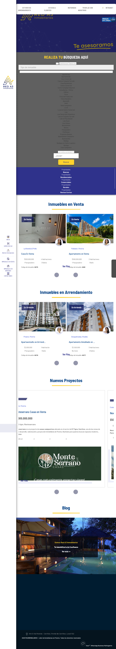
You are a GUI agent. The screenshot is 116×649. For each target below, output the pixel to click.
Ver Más (66, 266)
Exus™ (88, 646)
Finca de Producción (66, 96)
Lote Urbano (66, 123)
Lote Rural (66, 121)
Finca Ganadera (66, 99)
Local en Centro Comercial (66, 110)
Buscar (66, 162)
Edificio (66, 92)
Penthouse (66, 132)
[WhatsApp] (113, 275)
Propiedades (66, 170)
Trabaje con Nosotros (85, 9)
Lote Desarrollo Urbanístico (66, 114)
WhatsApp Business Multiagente (101, 646)
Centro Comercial (66, 86)
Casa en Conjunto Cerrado (66, 81)
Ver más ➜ (66, 551)
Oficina (66, 128)
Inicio (8, 239)
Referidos (72, 8)
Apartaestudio (66, 77)
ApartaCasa (66, 74)
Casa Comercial (66, 79)
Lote (66, 112)
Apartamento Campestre (66, 136)
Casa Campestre (66, 147)
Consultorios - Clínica (66, 90)
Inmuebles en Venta (8, 262)
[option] (42, 243)
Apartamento (66, 125)
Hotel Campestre (66, 105)
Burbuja (66, 145)
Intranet (109, 8)
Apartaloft (66, 101)
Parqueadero (66, 130)
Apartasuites (66, 139)
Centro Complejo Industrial (66, 88)
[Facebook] (113, 262)
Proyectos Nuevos (8, 253)
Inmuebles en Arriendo (8, 269)
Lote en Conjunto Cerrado (66, 116)
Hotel (66, 103)
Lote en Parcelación (66, 119)
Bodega (66, 141)
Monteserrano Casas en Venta (30, 412)
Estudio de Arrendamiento (24, 9)
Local (66, 108)
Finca (66, 94)
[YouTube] (113, 271)
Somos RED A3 (8, 246)
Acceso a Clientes (50, 9)
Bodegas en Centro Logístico (66, 143)
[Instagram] (113, 266)
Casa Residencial (66, 83)
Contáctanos (8, 276)
